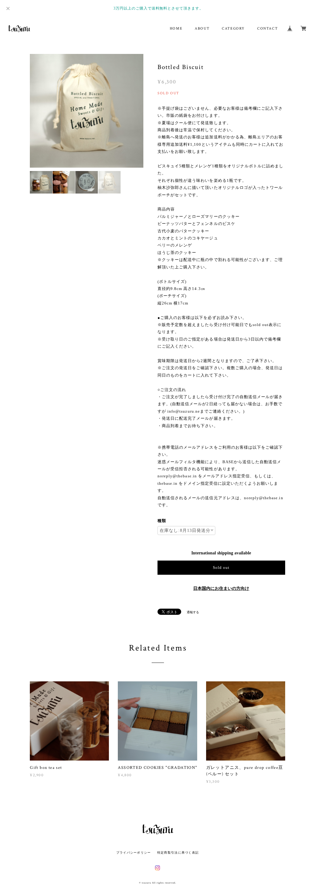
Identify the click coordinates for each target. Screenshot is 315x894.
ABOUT (202, 28)
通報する (193, 612)
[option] (86, 111)
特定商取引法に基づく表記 (178, 852)
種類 (162, 520)
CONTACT (267, 28)
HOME (176, 28)
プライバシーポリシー (133, 852)
